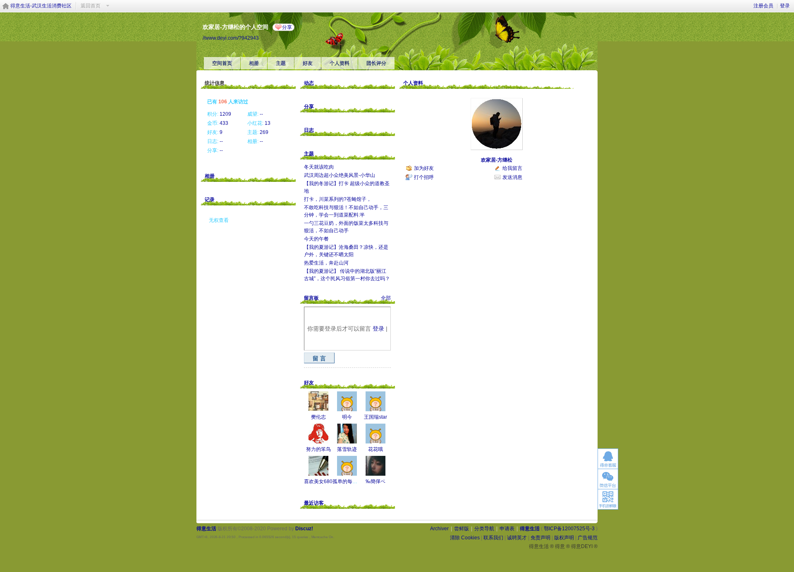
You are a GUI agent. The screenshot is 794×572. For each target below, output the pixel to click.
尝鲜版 (461, 528)
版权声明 (564, 538)
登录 (785, 6)
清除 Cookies (465, 538)
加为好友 (424, 168)
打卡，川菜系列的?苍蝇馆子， (337, 199)
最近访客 (314, 503)
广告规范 (588, 538)
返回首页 (90, 6)
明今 (347, 417)
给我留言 (512, 168)
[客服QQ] (608, 458)
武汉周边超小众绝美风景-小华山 (339, 175)
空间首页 (222, 63)
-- (261, 114)
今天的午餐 (316, 239)
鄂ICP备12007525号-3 (569, 528)
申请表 (507, 528)
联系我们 (493, 538)
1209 (225, 114)
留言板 (311, 298)
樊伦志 (318, 417)
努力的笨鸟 (318, 449)
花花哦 (375, 449)
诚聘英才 (517, 538)
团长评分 (376, 63)
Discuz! (304, 528)
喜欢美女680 (318, 481)
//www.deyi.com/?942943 (231, 38)
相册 (254, 63)
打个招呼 (424, 177)
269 (264, 132)
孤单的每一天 (347, 481)
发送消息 (512, 177)
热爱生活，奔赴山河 (326, 263)
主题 (281, 63)
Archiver (439, 528)
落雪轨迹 (347, 449)
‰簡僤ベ (375, 481)
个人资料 (339, 63)
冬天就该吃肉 (319, 167)
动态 (309, 83)
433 (224, 123)
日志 (309, 130)
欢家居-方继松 (496, 160)
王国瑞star (375, 417)
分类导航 (484, 528)
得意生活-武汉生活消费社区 (41, 6)
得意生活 (530, 528)
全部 (386, 298)
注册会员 (763, 6)
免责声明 (540, 538)
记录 (210, 200)
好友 (308, 63)
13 (267, 123)
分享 (287, 27)
